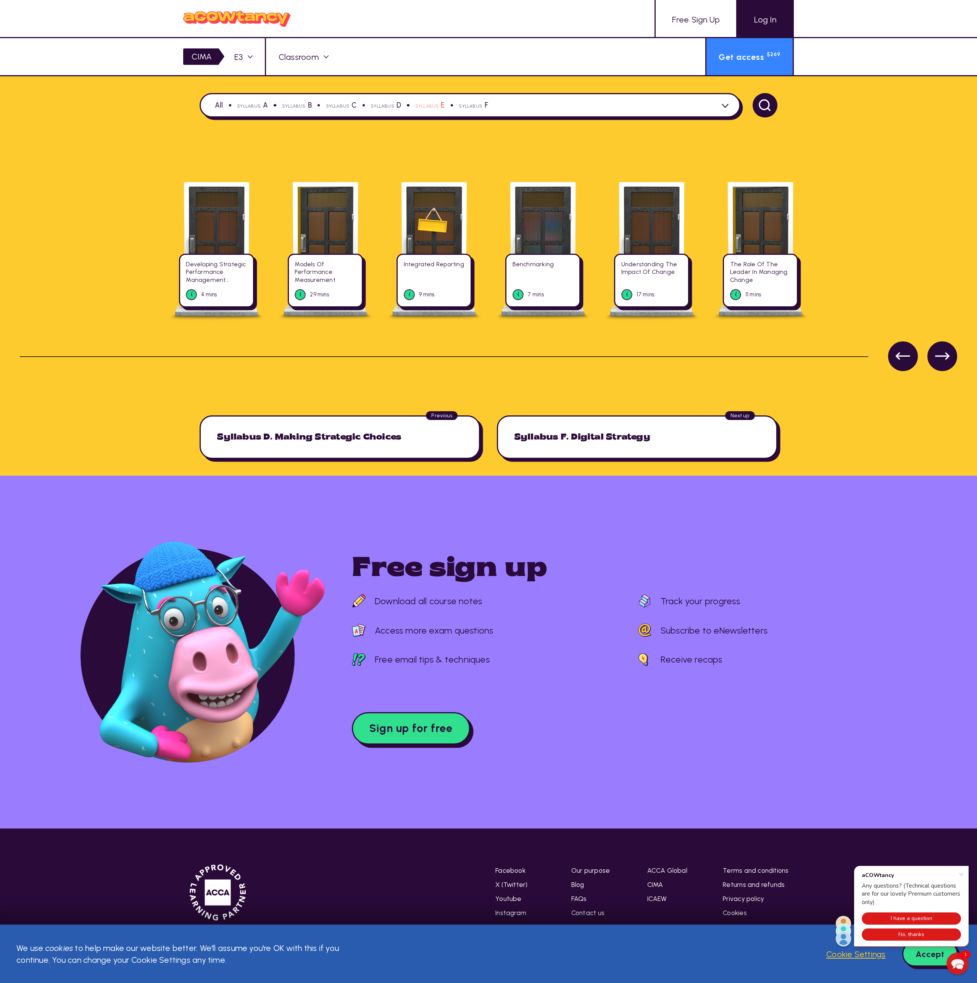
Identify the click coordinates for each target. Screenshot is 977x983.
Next (942, 356)
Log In (765, 19)
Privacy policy (743, 899)
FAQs (579, 899)
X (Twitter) (511, 884)
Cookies (735, 913)
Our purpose (590, 870)
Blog (577, 884)
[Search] (765, 105)
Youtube (508, 899)
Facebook (510, 870)
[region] (488, 271)
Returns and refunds (754, 884)
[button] (957, 963)
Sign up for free (411, 728)
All (219, 105)
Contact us (588, 913)
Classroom (299, 57)
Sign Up (696, 19)
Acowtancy (236, 18)
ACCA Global (667, 870)
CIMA (202, 56)
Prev (903, 356)
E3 (238, 57)
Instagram (510, 913)
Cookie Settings (855, 954)
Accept (930, 954)
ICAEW (657, 899)
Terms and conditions (755, 870)
